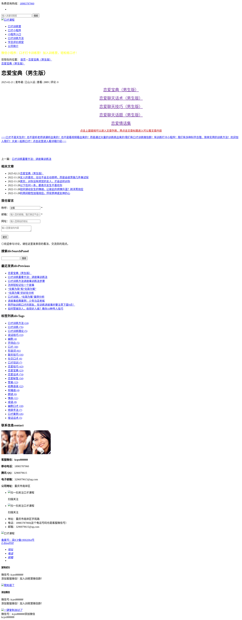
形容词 (14, 350)
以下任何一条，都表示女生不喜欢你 (41, 185)
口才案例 (15, 414)
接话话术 (15, 418)
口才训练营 (14, 26)
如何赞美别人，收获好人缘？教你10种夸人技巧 (35, 308)
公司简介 (13, 46)
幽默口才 (15, 406)
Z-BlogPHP (7, 543)
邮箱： (5, 214)
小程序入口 (14, 34)
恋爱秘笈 (15, 378)
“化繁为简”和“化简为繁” (22, 289)
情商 (13, 398)
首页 (23, 59)
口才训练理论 (17, 331)
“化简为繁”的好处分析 (21, 292)
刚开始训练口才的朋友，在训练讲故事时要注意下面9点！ (41, 304)
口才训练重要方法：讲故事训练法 (31, 159)
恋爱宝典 (15, 370)
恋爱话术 (15, 374)
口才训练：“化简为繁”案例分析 (26, 296)
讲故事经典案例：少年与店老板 (26, 300)
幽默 (12, 339)
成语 (12, 402)
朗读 (12, 394)
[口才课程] (7, 19)
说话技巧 (15, 335)
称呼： (5, 207)
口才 (13, 346)
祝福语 (13, 390)
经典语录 (15, 386)
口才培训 (15, 362)
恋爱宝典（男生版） (40, 59)
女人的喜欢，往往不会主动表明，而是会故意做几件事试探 (54, 177)
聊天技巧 (15, 354)
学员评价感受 (16, 42)
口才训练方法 (16, 38)
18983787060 (27, 3)
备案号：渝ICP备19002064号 (17, 540)
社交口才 (15, 358)
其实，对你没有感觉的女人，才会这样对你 (45, 181)
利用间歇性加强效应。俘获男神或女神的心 (45, 193)
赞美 (13, 382)
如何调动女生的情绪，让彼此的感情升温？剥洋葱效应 (51, 189)
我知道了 (9, 585)
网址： (5, 221)
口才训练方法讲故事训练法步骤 (26, 281)
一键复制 (13, 610)
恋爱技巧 (15, 366)
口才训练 (15, 327)
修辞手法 (15, 410)
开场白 (13, 343)
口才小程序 (14, 30)
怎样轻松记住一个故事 (21, 285)
